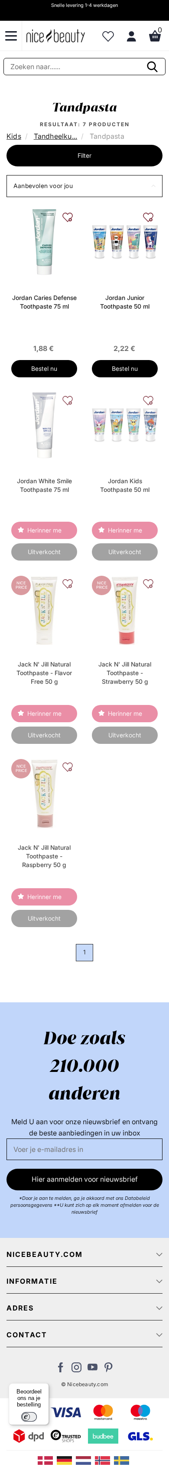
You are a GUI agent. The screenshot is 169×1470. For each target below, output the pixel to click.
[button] (84, 186)
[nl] (85, 1459)
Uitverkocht (44, 551)
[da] (47, 1459)
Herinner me (44, 530)
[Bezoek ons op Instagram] (76, 1369)
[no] (104, 1459)
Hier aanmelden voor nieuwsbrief (85, 1179)
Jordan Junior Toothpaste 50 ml (125, 302)
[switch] (29, 1417)
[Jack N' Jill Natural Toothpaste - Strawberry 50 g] (124, 609)
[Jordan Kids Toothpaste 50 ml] (125, 424)
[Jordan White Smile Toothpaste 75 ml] (44, 424)
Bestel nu (44, 368)
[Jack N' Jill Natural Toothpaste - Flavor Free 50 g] (44, 609)
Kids (13, 136)
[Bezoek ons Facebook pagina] (60, 1369)
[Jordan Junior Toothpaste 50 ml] (125, 241)
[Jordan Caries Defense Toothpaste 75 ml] (44, 241)
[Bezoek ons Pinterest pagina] (108, 1369)
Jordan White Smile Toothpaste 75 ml (44, 485)
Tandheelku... (56, 136)
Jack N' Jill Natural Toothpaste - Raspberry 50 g (44, 856)
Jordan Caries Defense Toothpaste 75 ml (44, 302)
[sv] (122, 1459)
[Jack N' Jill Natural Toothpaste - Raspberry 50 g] (44, 792)
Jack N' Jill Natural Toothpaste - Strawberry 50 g (124, 672)
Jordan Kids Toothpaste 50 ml (125, 485)
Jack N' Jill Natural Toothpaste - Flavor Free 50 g (44, 672)
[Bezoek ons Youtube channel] (92, 1369)
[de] (66, 1459)
